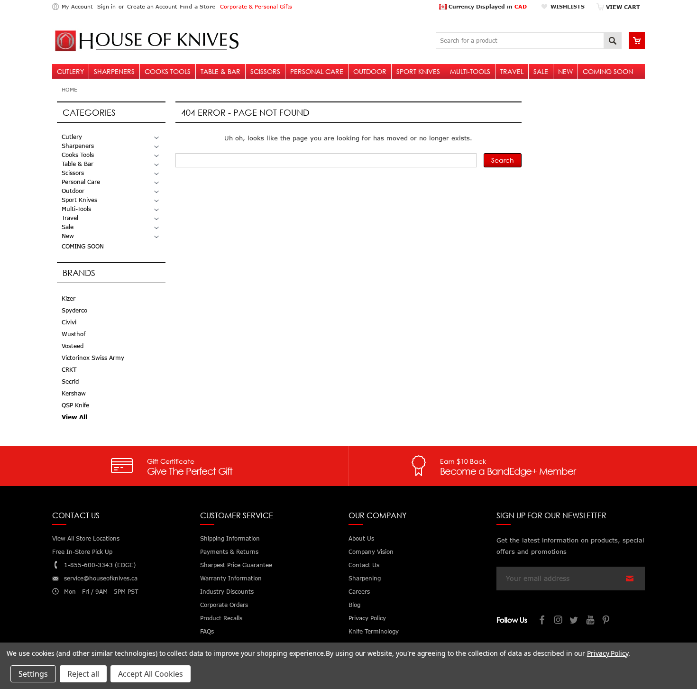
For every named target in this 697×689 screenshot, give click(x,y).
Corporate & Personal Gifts (256, 6)
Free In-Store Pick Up (82, 551)
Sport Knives (418, 71)
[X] (574, 621)
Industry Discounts (227, 591)
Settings (33, 674)
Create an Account (152, 6)
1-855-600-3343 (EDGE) (100, 565)
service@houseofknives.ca (101, 578)
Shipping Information (230, 538)
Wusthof (73, 334)
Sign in (106, 6)
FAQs (207, 631)
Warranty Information (231, 578)
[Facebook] (542, 621)
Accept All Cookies (150, 674)
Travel (511, 71)
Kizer (68, 298)
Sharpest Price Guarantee (236, 565)
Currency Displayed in (487, 6)
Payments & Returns (229, 551)
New (565, 71)
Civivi (69, 322)
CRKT (69, 369)
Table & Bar (220, 71)
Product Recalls (221, 618)
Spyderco (74, 310)
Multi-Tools (470, 71)
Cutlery (70, 71)
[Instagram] (558, 621)
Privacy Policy (607, 653)
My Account (77, 6)
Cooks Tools (168, 71)
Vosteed (72, 345)
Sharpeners (114, 71)
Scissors (265, 71)
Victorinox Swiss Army (93, 357)
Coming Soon (608, 71)
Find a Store (197, 6)
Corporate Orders (224, 604)
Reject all (83, 674)
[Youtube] (591, 621)
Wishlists (567, 6)
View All (74, 417)
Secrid (70, 381)
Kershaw (74, 393)
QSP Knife (75, 405)
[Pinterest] (607, 621)
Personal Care (316, 71)
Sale (540, 71)
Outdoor (369, 71)
